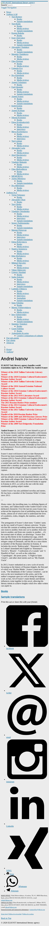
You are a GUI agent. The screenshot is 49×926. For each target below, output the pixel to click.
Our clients (10, 340)
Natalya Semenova (19, 249)
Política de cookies (28, 914)
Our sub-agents (12, 338)
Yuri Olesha (16, 204)
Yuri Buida (16, 24)
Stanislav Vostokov (19, 324)
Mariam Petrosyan (19, 230)
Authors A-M (11, 14)
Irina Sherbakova (18, 256)
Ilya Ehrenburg (17, 75)
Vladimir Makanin (19, 162)
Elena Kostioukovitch (20, 122)
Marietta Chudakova (19, 54)
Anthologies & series (20, 333)
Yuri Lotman (16, 141)
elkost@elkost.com (11, 907)
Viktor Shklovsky (18, 270)
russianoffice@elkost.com (37, 909)
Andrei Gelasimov (19, 82)
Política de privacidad (15, 914)
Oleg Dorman (17, 61)
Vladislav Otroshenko (20, 211)
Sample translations (25, 21)
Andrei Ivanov (17, 96)
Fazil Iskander (17, 87)
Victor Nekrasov (18, 195)
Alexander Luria (18, 148)
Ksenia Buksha (17, 33)
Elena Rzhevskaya (19, 242)
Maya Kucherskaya (19, 132)
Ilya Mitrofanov (17, 185)
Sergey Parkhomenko (20, 223)
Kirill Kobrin (16, 106)
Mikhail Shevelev (18, 263)
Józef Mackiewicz (18, 155)
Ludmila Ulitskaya (19, 289)
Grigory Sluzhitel (18, 272)
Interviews (21, 129)
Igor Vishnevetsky (19, 314)
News (8, 12)
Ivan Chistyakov (18, 38)
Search (4, 5)
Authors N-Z (11, 193)
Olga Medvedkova (19, 169)
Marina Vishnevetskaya (21, 307)
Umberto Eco (17, 68)
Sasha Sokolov (17, 277)
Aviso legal (4, 914)
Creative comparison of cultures (30, 336)
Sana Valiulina (17, 303)
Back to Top (6, 918)
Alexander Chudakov (20, 47)
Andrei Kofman (18, 110)
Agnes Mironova (18, 178)
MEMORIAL (17, 176)
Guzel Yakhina (17, 329)
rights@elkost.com (6, 900)
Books (19, 19)
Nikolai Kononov (18, 117)
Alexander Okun (18, 200)
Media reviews (23, 28)
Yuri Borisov (16, 17)
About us (10, 343)
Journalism (21, 298)
